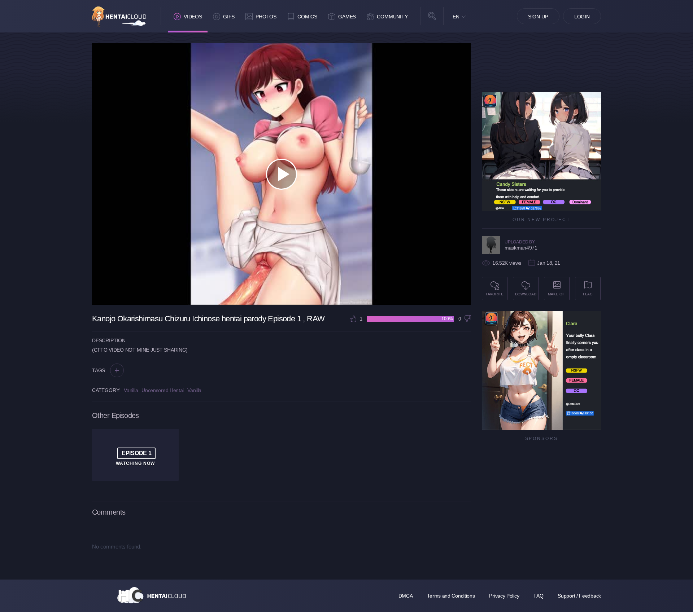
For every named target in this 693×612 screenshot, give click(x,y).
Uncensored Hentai (162, 390)
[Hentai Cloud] (119, 16)
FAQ (538, 596)
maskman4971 (521, 248)
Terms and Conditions (451, 596)
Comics (307, 16)
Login (582, 16)
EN (456, 16)
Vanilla (131, 390)
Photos (266, 16)
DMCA (405, 596)
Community (392, 16)
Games (347, 16)
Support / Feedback (579, 596)
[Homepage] (151, 595)
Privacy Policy (504, 596)
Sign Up (538, 16)
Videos (193, 16)
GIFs (229, 16)
